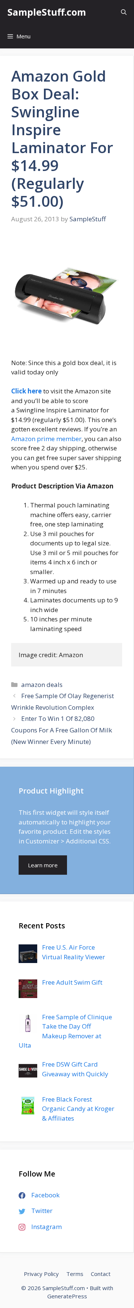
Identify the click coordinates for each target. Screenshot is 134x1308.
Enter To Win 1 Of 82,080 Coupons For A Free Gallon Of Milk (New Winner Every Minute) (61, 729)
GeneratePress (67, 1296)
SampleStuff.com (46, 12)
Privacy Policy (41, 1273)
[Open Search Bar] (124, 12)
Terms (74, 1273)
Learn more (43, 865)
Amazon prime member (46, 438)
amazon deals (42, 684)
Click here (26, 391)
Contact (101, 1273)
